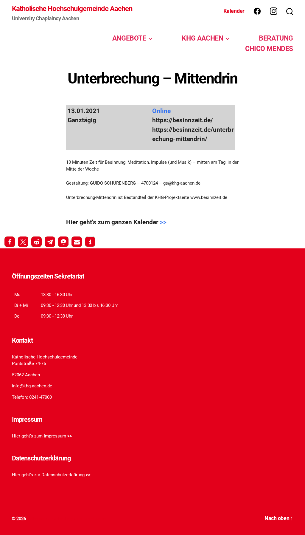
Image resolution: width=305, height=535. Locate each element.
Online (161, 111)
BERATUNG (276, 38)
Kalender (234, 11)
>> (163, 222)
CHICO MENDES (269, 48)
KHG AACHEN (202, 38)
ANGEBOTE (129, 38)
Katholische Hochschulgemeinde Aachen (72, 8)
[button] (9, 241)
